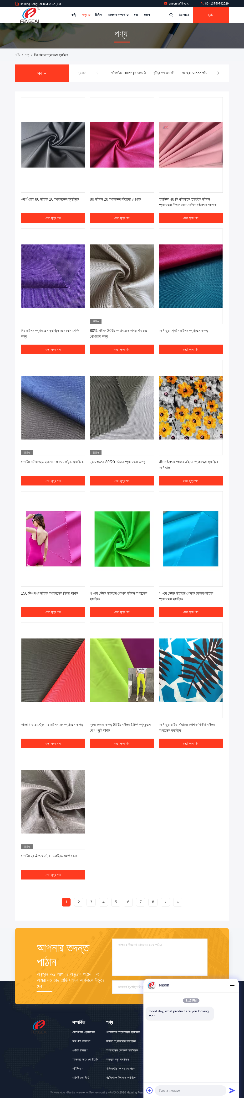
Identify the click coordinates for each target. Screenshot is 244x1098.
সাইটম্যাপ (77, 1068)
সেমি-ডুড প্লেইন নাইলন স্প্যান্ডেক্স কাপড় (183, 331)
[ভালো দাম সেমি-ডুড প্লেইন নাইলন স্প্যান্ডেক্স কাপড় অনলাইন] (191, 276)
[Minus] (232, 985)
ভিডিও (98, 15)
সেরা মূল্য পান (53, 218)
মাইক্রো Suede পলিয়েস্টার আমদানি (202, 73)
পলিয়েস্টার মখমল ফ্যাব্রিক (120, 1068)
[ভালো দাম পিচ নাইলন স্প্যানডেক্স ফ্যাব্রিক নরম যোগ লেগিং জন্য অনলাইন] (53, 276)
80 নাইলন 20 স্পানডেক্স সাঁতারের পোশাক (115, 199)
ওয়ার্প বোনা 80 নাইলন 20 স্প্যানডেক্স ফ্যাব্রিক (50, 199)
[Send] (232, 1090)
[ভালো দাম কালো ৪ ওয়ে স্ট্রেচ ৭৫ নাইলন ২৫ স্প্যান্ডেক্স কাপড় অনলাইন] (53, 670)
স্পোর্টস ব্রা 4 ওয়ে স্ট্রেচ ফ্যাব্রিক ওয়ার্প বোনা (49, 856)
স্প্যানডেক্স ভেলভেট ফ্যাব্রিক (122, 1050)
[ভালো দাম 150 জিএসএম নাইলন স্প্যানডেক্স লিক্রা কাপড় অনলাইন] (53, 538)
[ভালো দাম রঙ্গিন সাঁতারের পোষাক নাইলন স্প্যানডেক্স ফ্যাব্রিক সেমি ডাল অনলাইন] (191, 407)
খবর (136, 15)
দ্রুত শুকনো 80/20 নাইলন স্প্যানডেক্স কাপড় (118, 462)
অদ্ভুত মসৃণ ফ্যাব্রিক (117, 1059)
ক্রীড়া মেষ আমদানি (163, 73)
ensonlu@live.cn (180, 3)
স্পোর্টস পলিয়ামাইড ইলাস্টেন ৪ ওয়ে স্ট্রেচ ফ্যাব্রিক (52, 462)
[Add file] (149, 1090)
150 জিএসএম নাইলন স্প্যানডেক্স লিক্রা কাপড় (49, 593)
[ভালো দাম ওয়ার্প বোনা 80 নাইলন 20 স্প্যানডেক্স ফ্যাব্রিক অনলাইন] (53, 144)
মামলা (147, 15)
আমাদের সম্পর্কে (117, 15)
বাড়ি (73, 15)
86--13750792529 (216, 3)
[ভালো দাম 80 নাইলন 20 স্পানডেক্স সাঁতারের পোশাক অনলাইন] (122, 144)
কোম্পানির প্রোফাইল (83, 1032)
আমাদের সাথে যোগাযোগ (85, 1059)
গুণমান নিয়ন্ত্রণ (80, 1050)
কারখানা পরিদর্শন (81, 1041)
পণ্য (84, 15)
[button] (97, 73)
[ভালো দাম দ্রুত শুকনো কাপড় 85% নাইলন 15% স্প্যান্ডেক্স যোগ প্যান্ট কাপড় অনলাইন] (122, 670)
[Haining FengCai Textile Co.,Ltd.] (30, 15)
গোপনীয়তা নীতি (80, 1077)
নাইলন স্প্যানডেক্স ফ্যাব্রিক (121, 1041)
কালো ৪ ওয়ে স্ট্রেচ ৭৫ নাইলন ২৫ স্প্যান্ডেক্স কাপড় (52, 725)
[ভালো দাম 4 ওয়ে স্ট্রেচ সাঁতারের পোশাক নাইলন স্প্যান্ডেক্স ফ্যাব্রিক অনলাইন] (122, 538)
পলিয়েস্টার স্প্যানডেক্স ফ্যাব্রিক (123, 1032)
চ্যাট (210, 15)
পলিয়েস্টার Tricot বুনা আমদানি (128, 73)
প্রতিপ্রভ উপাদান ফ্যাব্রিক (121, 1077)
